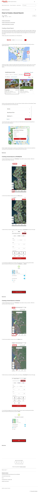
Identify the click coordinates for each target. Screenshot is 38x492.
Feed (3, 477)
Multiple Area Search (5, 481)
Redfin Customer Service (5, 5)
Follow (34, 15)
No (21, 462)
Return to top (4, 469)
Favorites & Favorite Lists (6, 476)
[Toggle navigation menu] (34, 1)
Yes (16, 462)
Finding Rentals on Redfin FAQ (7, 479)
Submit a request (23, 466)
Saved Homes (19, 5)
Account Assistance (13, 5)
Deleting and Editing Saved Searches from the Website (11, 474)
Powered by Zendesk (34, 491)
